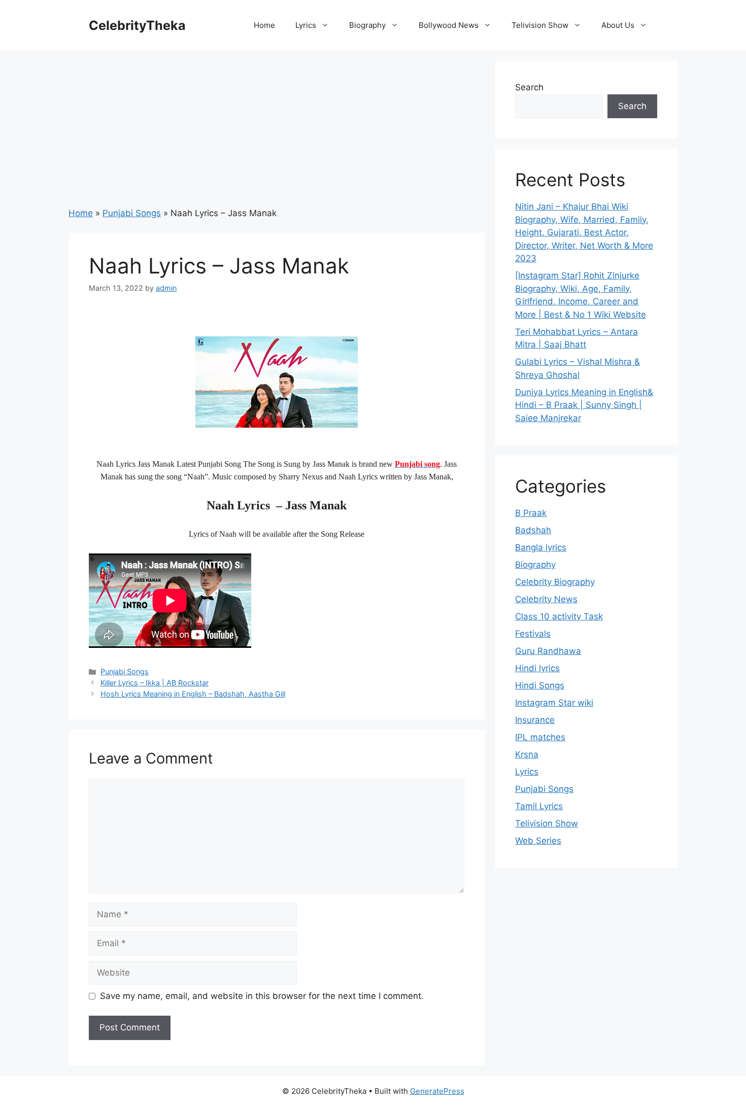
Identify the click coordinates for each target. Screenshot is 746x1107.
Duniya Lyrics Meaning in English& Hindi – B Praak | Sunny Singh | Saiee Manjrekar (584, 405)
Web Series (538, 841)
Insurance (535, 720)
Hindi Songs (539, 685)
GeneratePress (437, 1091)
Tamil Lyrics (539, 806)
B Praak (531, 513)
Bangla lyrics (540, 547)
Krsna (526, 754)
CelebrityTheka (137, 25)
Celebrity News (546, 599)
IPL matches (540, 737)
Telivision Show (540, 25)
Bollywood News (449, 25)
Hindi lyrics (537, 668)
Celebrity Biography (555, 582)
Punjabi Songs (132, 213)
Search (529, 87)
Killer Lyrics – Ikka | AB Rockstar (154, 682)
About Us (617, 25)
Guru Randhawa (548, 651)
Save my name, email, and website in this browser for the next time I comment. (262, 996)
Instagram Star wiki (554, 703)
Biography (367, 25)
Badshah (533, 530)
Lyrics (305, 25)
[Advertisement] (277, 132)
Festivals (533, 634)
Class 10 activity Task (559, 616)
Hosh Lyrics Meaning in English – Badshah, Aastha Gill (192, 693)
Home (264, 25)
